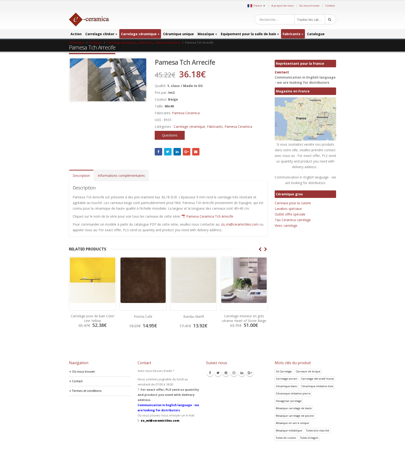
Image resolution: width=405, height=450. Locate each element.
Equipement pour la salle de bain (248, 34)
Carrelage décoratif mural (317, 378)
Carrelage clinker (99, 34)
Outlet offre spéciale (290, 214)
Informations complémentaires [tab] (121, 175)
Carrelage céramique (139, 34)
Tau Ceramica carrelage (293, 220)
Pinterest (225, 372)
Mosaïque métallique (289, 430)
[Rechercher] (330, 19)
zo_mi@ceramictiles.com (240, 224)
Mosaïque (206, 34)
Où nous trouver (309, 5)
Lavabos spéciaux (288, 208)
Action (76, 34)
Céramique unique (178, 34)
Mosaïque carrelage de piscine (295, 415)
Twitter (168, 151)
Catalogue (316, 34)
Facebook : (158, 151)
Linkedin (241, 372)
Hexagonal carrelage (289, 401)
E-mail (196, 151)
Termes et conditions (87, 391)
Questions (169, 135)
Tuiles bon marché (317, 430)
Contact (330, 5)
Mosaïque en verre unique (292, 423)
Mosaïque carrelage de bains (293, 408)
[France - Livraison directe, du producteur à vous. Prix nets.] (89, 19)
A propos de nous (282, 5)
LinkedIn (177, 151)
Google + (186, 151)
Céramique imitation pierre (293, 393)
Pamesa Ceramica (186, 113)
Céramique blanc (286, 386)
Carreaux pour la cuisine (293, 203)
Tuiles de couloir (286, 437)
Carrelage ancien (286, 378)
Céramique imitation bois (317, 386)
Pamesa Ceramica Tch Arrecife (209, 216)
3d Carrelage (284, 371)
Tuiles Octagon (309, 437)
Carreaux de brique (308, 371)
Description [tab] (81, 175)
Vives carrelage (286, 225)
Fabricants (291, 34)
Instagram (233, 372)
